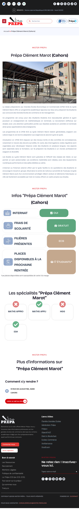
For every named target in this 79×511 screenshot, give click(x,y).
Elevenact (74, 496)
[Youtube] (68, 3)
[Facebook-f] (54, 3)
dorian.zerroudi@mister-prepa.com (33, 503)
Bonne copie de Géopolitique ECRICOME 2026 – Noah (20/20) (44, 10)
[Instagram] (61, 3)
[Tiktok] (72, 3)
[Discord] (75, 3)
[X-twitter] (58, 3)
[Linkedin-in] (65, 3)
